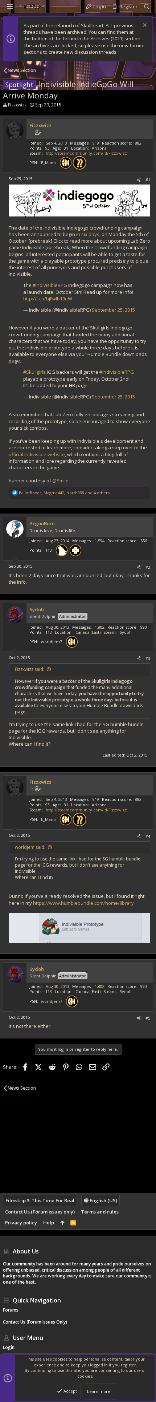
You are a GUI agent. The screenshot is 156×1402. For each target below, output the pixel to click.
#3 (147, 658)
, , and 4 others (64, 492)
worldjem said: (30, 847)
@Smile (60, 480)
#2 (147, 567)
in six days (87, 234)
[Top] (62, 1222)
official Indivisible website (37, 454)
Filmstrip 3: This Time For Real (39, 1200)
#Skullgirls (34, 372)
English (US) (103, 1200)
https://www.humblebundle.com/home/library (83, 903)
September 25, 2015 (113, 310)
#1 (147, 179)
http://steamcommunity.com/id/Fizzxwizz (86, 153)
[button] (10, 6)
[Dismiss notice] (144, 26)
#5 (147, 1018)
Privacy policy (21, 1222)
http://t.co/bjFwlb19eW (47, 298)
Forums (11, 1310)
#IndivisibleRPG (50, 285)
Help (48, 1222)
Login (9, 1347)
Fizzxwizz (17, 105)
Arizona (99, 148)
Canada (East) (87, 632)
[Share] (138, 180)
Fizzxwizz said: (29, 669)
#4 (147, 836)
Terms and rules (100, 1211)
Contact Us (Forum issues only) (40, 1211)
